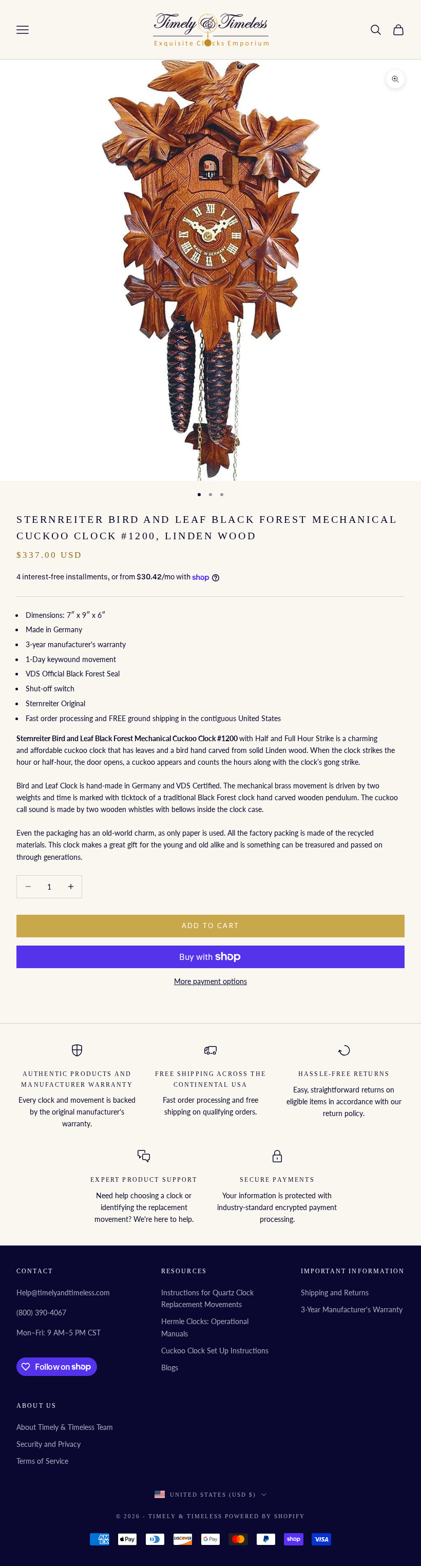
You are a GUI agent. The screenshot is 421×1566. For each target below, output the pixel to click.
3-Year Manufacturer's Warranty (352, 1309)
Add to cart (211, 925)
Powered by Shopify (265, 1516)
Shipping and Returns (335, 1292)
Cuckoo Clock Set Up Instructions (215, 1350)
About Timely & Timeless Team (64, 1427)
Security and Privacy (48, 1444)
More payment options (210, 981)
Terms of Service (42, 1461)
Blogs (169, 1367)
